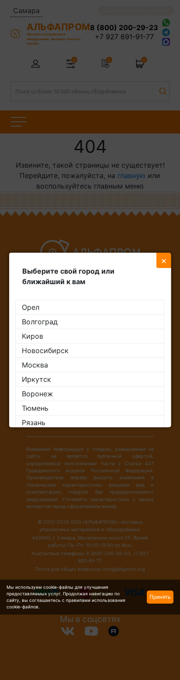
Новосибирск (45, 350)
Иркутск (36, 379)
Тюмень (35, 408)
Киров (32, 336)
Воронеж (37, 393)
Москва (35, 365)
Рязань (33, 422)
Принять (160, 597)
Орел (30, 307)
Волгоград (40, 321)
